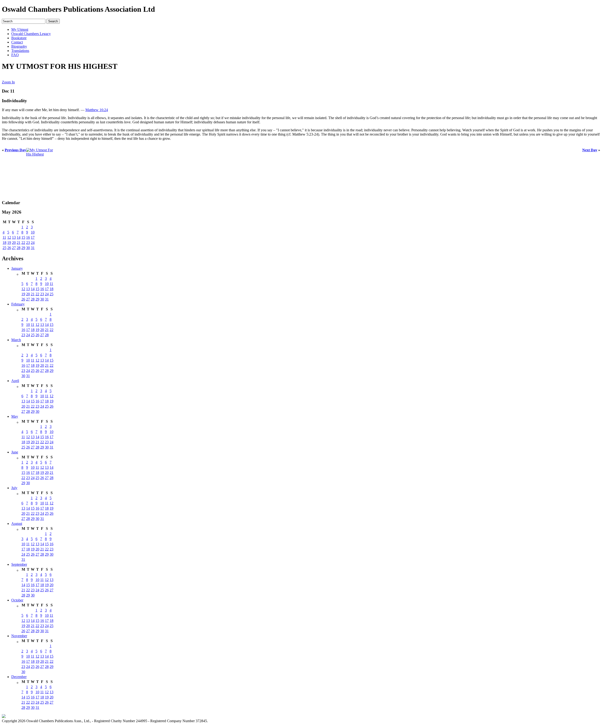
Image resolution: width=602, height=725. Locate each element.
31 (33, 248)
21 (18, 243)
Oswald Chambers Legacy (31, 34)
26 (9, 248)
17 (33, 237)
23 (28, 243)
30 (28, 248)
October (17, 600)
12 (9, 237)
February (18, 304)
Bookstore (19, 38)
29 (23, 248)
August (16, 524)
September (19, 564)
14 (18, 237)
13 (14, 237)
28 (18, 248)
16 (28, 237)
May (14, 416)
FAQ (15, 55)
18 (4, 243)
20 (14, 243)
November (19, 636)
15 (23, 237)
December (19, 677)
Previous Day (15, 150)
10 (33, 232)
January (17, 268)
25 (4, 248)
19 (9, 243)
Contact (17, 42)
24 (33, 243)
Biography (19, 46)
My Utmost (19, 29)
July (14, 488)
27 (14, 248)
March (16, 340)
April (15, 381)
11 (4, 237)
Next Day (589, 150)
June (14, 452)
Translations (20, 51)
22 (23, 243)
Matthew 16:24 (96, 110)
